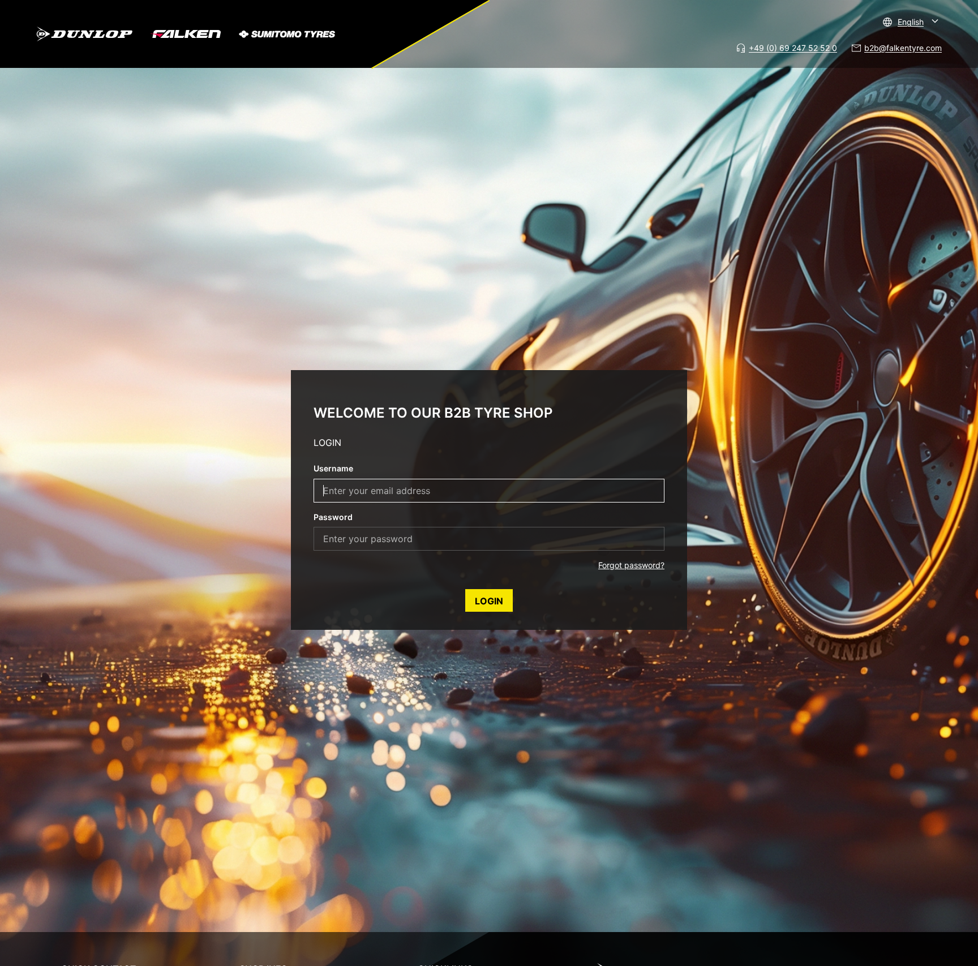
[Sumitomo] (287, 34)
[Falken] (186, 34)
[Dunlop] (84, 34)
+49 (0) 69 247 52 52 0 (793, 48)
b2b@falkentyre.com (903, 48)
